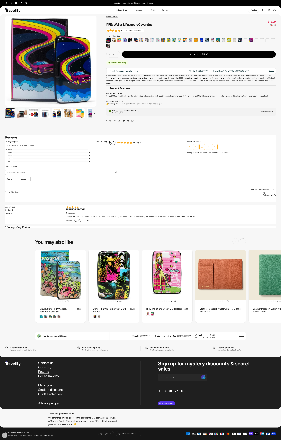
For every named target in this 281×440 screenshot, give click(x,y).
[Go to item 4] (45, 113)
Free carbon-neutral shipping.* (123, 3)
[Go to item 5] (57, 113)
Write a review (135, 30)
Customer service (18, 347)
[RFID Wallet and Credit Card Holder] (167, 275)
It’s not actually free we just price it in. (23, 350)
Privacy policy (18, 435)
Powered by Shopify (24, 432)
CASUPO (202, 306)
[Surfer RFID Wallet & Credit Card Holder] (114, 275)
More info (271, 71)
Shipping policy (37, 435)
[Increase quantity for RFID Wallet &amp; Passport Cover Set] (117, 54)
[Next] (91, 66)
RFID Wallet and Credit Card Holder (164, 309)
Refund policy (9, 435)
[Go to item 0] (10, 113)
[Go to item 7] (80, 113)
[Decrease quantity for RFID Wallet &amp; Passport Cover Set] (109, 54)
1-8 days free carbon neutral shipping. (95, 350)
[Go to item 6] (68, 113)
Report (89, 220)
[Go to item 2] (22, 113)
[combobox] (265, 190)
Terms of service (27, 435)
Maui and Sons (45, 306)
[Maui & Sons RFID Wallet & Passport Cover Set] (60, 275)
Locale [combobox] (23, 179)
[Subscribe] (203, 377)
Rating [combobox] (9, 179)
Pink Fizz (149, 306)
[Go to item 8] (92, 113)
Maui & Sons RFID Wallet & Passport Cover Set (53, 310)
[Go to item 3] (33, 113)
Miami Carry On (112, 17)
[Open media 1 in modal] (50, 61)
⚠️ (107, 104)
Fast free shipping (91, 347)
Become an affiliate (159, 347)
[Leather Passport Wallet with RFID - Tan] (220, 275)
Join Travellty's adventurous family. (162, 350)
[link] (129, 143)
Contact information (48, 435)
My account (150, 3)
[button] (189, 147)
